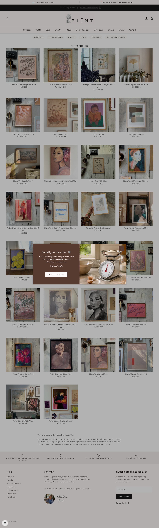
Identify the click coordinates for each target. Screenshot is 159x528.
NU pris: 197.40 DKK (56, 274)
